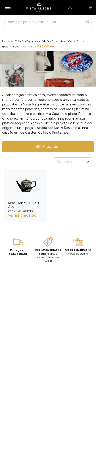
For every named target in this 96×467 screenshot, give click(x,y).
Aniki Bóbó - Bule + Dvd (24, 204)
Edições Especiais (52, 41)
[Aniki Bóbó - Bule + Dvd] (26, 185)
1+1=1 (70, 41)
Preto (15, 46)
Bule (5, 46)
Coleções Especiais (26, 41)
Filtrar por (51, 146)
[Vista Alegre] (41, 7)
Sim (78, 41)
